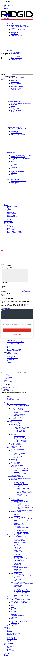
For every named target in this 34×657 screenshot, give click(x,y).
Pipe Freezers (17, 577)
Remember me (6, 293)
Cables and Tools (15, 89)
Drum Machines (15, 82)
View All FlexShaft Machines (22, 468)
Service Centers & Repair (14, 210)
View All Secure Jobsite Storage (19, 181)
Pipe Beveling (14, 104)
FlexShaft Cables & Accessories (22, 473)
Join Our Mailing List (12, 226)
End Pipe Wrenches (19, 544)
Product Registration (12, 206)
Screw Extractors (15, 170)
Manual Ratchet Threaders (24, 491)
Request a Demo (8, 222)
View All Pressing (15, 423)
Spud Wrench (17, 550)
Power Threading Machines (21, 484)
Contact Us (10, 219)
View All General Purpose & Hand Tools (21, 155)
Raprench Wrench (19, 545)
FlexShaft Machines (16, 88)
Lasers (12, 161)
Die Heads (20, 489)
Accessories (14, 184)
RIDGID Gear (11, 229)
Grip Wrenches (18, 563)
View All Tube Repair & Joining (22, 575)
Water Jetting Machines (17, 86)
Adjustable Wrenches (19, 557)
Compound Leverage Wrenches (22, 553)
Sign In (3, 295)
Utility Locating (15, 418)
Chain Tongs (17, 554)
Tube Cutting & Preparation (18, 134)
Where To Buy (8, 221)
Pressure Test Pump (19, 579)
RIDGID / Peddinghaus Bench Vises (20, 158)
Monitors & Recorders (20, 414)
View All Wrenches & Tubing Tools (20, 128)
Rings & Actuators (15, 443)
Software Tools (11, 152)
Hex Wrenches (18, 548)
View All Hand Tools (19, 452)
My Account (7, 14)
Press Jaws (13, 434)
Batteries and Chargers (16, 446)
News (8, 225)
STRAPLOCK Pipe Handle (18, 157)
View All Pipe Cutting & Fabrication (23, 519)
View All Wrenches (19, 539)
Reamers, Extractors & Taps (21, 520)
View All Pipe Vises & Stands (21, 513)
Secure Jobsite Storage (13, 179)
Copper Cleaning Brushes (20, 589)
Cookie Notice (8, 375)
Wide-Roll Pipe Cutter (23, 533)
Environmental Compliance (14, 232)
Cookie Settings (8, 377)
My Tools (6, 15)
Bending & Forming (16, 131)
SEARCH (5, 282)
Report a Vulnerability (10, 381)
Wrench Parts (17, 564)
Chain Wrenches (18, 551)
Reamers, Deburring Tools (21, 595)
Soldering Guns (18, 580)
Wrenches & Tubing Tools (14, 127)
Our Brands (7, 8)
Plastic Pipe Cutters (19, 588)
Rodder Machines (15, 85)
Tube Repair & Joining (16, 133)
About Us (6, 224)
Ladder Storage (15, 182)
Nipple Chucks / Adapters (20, 495)
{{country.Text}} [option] (8, 71)
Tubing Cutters (18, 585)
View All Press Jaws (19, 436)
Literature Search (11, 212)
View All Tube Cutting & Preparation (23, 583)
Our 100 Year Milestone (13, 234)
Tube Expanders (18, 572)
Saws (12, 168)
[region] (17, 328)
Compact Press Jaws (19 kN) (21, 440)
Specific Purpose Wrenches (21, 559)
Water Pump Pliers (19, 560)
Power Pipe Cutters (19, 524)
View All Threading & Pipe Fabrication (21, 103)
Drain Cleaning (11, 447)
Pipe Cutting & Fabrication (18, 111)
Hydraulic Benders (19, 504)
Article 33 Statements (12, 358)
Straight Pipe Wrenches (20, 540)
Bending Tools (18, 569)
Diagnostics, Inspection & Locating (16, 404)
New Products (11, 626)
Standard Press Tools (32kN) (21, 428)
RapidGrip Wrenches (20, 542)
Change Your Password (10, 17)
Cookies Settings (17, 334)
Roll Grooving (14, 107)
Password (3, 291)
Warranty (9, 209)
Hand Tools (14, 450)
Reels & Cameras (18, 415)
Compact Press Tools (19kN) (21, 431)
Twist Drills (14, 173)
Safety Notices (11, 215)
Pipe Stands (17, 516)
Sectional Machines (16, 83)
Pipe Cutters (17, 526)
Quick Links (7, 352)
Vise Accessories (15, 160)
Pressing (9, 421)
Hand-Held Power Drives (20, 485)
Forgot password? (26, 291)
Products (6, 402)
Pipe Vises (16, 514)
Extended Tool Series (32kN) (21, 427)
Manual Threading (19, 487)
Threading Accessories (20, 497)
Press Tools (14, 424)
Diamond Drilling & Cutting (21, 505)
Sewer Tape (17, 457)
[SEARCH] (15, 275)
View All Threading (19, 482)
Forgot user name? (27, 290)
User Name (4, 290)
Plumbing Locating (16, 417)
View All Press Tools (19, 425)
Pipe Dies (19, 494)
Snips (12, 174)
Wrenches (13, 130)
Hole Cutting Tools (19, 503)
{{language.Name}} (9, 76)
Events (9, 228)
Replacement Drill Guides (17, 171)
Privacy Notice (8, 374)
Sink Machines (14, 80)
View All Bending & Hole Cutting (23, 501)
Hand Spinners (18, 456)
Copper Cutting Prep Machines (22, 591)
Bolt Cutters (14, 164)
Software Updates (12, 216)
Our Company (7, 345)
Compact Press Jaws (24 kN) (21, 439)
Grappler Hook (18, 455)
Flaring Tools (17, 570)
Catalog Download (12, 213)
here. (11, 304)
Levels (12, 162)
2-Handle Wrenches (19, 561)
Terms (5, 380)
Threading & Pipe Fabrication (15, 101)
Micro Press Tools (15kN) (20, 433)
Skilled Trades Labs (12, 218)
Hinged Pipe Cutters (22, 532)
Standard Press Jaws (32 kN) (21, 437)
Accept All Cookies (17, 330)
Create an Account (5, 308)
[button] (17, 1)
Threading (13, 106)
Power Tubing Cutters (19, 586)
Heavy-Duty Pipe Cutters (23, 530)
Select (2, 79)
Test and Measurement (16, 420)
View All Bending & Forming (21, 567)
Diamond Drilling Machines (24, 510)
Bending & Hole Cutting (17, 109)
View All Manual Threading (24, 488)
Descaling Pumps (18, 576)
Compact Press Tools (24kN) (21, 430)
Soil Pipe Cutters (18, 523)
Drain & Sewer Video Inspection (19, 409)
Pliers (12, 165)
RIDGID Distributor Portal (14, 231)
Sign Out (6, 18)
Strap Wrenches (18, 556)
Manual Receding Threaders (24, 492)
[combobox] (8, 56)
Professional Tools (9, 6)
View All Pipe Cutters (23, 527)
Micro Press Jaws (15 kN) (20, 441)
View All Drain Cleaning (17, 449)
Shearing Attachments (16, 444)
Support (6, 205)
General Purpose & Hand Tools (15, 154)
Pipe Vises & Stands (16, 110)
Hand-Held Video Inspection (18, 408)
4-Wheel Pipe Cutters (22, 529)
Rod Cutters (14, 167)
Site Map (6, 378)
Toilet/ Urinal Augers (19, 453)
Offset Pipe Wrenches (19, 547)
